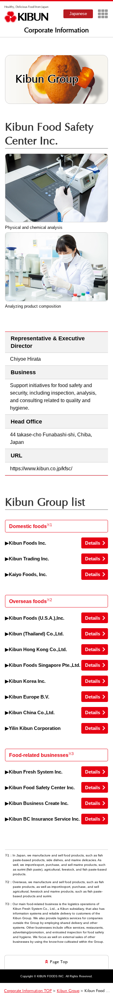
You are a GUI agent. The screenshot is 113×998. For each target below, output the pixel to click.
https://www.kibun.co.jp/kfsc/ (41, 468)
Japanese (78, 13)
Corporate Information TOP (28, 991)
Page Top (59, 961)
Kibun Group (68, 991)
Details (92, 543)
